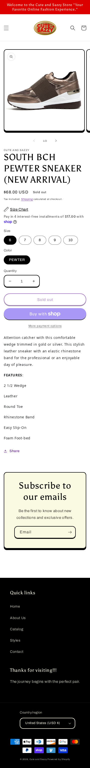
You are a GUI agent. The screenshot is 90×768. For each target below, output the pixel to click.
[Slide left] (34, 140)
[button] (6, 27)
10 (70, 240)
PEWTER (17, 260)
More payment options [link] (45, 326)
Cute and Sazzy (38, 759)
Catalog (16, 629)
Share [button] (15, 451)
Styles (15, 640)
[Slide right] (56, 140)
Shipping (27, 199)
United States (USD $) (42, 723)
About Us (18, 618)
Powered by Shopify (59, 759)
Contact (16, 652)
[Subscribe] (69, 532)
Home (15, 606)
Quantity (10, 271)
